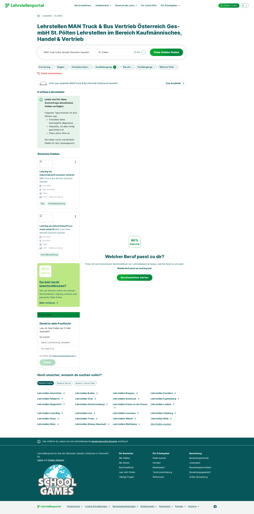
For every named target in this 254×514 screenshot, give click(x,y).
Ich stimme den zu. (58, 356)
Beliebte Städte (46, 383)
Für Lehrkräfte (149, 5)
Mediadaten (159, 467)
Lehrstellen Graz (84, 398)
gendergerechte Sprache (104, 441)
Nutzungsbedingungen (124, 506)
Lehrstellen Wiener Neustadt (91, 424)
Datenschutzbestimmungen (63, 356)
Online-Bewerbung (198, 477)
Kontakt (157, 462)
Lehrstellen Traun (85, 418)
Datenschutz (73, 506)
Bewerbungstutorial (198, 458)
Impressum (164, 506)
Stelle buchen (159, 458)
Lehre (40, 460)
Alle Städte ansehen (161, 424)
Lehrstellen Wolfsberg (125, 424)
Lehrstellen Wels (160, 418)
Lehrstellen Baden (85, 393)
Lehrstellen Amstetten (49, 393)
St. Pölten (58, 16)
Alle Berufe (124, 462)
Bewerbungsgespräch (200, 472)
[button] (140, 52)
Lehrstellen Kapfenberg (164, 398)
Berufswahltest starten (134, 277)
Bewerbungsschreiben (200, 467)
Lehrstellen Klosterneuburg (90, 404)
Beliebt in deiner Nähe (85, 383)
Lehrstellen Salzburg (162, 413)
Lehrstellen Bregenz (124, 393)
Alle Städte (124, 458)
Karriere (192, 506)
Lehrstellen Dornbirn (162, 393)
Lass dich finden (127, 472)
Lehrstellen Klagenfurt (49, 404)
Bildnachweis (147, 506)
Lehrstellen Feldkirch (48, 398)
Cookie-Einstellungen (96, 506)
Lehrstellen (47, 16)
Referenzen (158, 477)
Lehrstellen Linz (84, 413)
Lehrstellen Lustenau (124, 413)
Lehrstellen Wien (46, 424)
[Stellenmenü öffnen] (75, 162)
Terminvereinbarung (162, 472)
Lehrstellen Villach (123, 418)
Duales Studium (56, 460)
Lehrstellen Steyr (46, 418)
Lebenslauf (194, 462)
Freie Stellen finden (166, 52)
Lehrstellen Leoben (161, 404)
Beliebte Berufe (64, 383)
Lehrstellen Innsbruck (125, 398)
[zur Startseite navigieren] (38, 16)
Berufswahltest (82, 5)
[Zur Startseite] (24, 5)
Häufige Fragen (126, 477)
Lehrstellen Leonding (48, 413)
